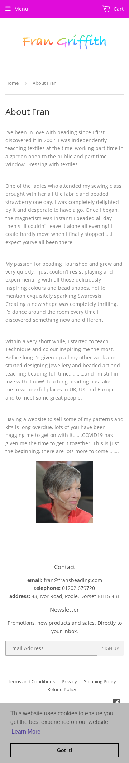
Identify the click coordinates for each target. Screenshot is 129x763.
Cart (118, 8)
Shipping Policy (100, 681)
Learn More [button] (25, 732)
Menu (21, 8)
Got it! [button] (64, 750)
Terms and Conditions (31, 681)
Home (12, 83)
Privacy (69, 681)
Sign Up (110, 648)
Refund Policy (61, 689)
